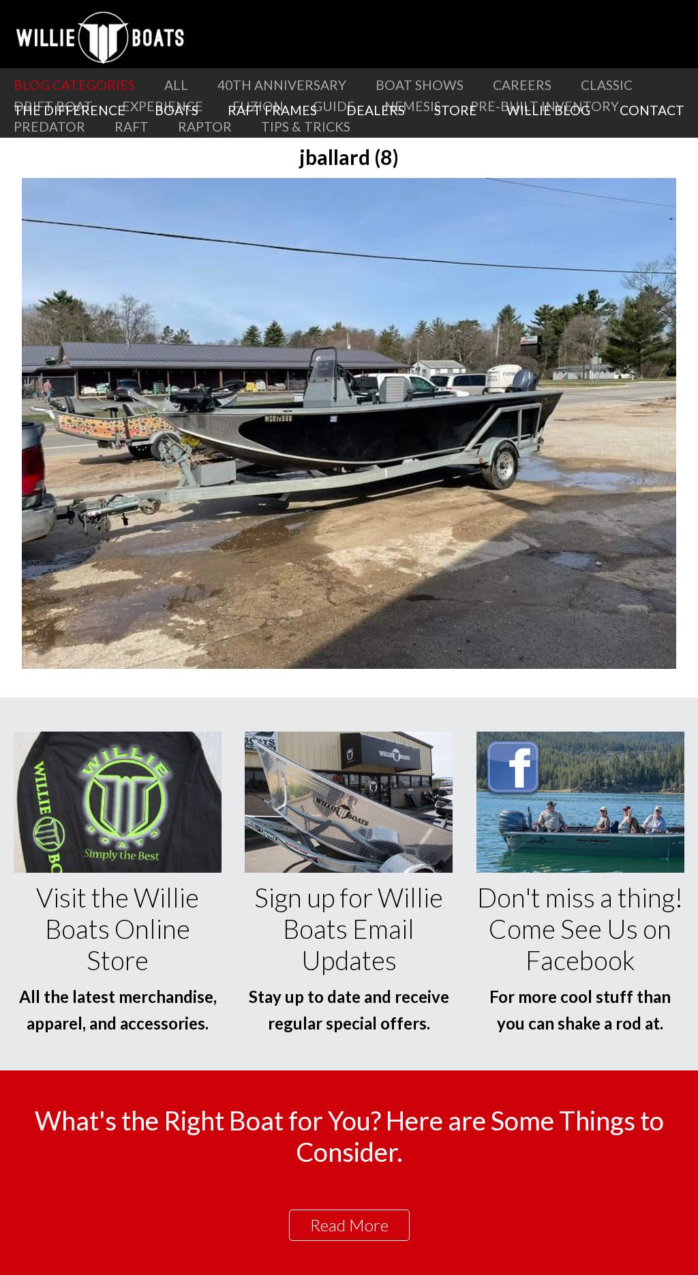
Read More (349, 1225)
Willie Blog (548, 110)
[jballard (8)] (349, 664)
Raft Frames (272, 110)
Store (455, 110)
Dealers (375, 110)
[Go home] (102, 37)
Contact (652, 110)
